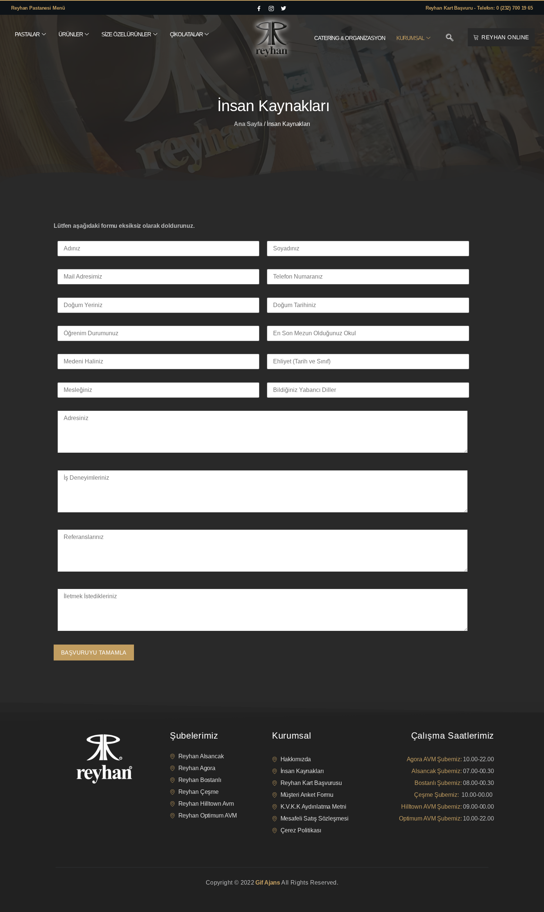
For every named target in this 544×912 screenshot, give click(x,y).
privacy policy (69, 892)
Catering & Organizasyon (349, 38)
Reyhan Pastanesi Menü (38, 8)
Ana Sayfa (248, 124)
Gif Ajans (267, 882)
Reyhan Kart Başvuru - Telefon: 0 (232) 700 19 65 (479, 8)
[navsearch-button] (449, 38)
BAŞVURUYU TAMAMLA (94, 652)
